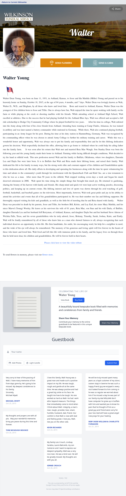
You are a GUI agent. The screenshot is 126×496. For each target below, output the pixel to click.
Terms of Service (69, 485)
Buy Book (78, 300)
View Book (65, 300)
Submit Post (112, 363)
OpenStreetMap (65, 489)
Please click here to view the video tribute (63, 242)
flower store (47, 254)
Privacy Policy (56, 485)
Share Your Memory (110, 323)
